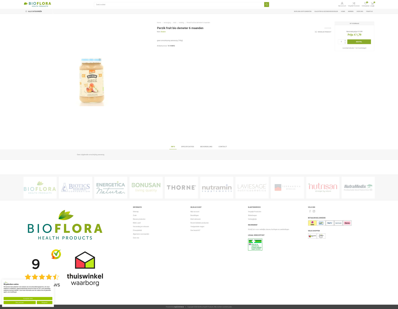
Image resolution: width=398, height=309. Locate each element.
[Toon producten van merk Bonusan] (146, 188)
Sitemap (136, 212)
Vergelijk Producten (354, 6)
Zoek (266, 4)
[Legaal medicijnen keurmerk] (255, 250)
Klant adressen (196, 219)
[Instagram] (314, 211)
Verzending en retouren (141, 226)
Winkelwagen (252, 215)
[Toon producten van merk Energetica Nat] (110, 188)
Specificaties (187, 147)
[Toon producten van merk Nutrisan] (322, 188)
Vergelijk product (324, 32)
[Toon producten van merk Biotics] (75, 188)
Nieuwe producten (139, 219)
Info (173, 147)
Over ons (136, 238)
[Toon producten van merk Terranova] (287, 188)
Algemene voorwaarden (141, 234)
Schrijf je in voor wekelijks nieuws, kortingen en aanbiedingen (268, 229)
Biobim (163, 32)
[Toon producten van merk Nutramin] (216, 188)
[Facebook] (310, 211)
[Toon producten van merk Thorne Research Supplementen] (181, 188)
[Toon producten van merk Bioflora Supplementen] (40, 188)
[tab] (173, 146)
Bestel (359, 42)
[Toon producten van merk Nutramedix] (358, 188)
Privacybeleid (137, 230)
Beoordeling (206, 147)
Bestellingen (195, 215)
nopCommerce (179, 307)
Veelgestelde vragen (197, 226)
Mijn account (342, 6)
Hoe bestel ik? (195, 230)
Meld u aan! (137, 223)
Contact (223, 147)
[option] (40, 188)
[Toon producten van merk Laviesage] (252, 188)
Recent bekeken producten (200, 223)
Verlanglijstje (252, 219)
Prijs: (351, 34)
